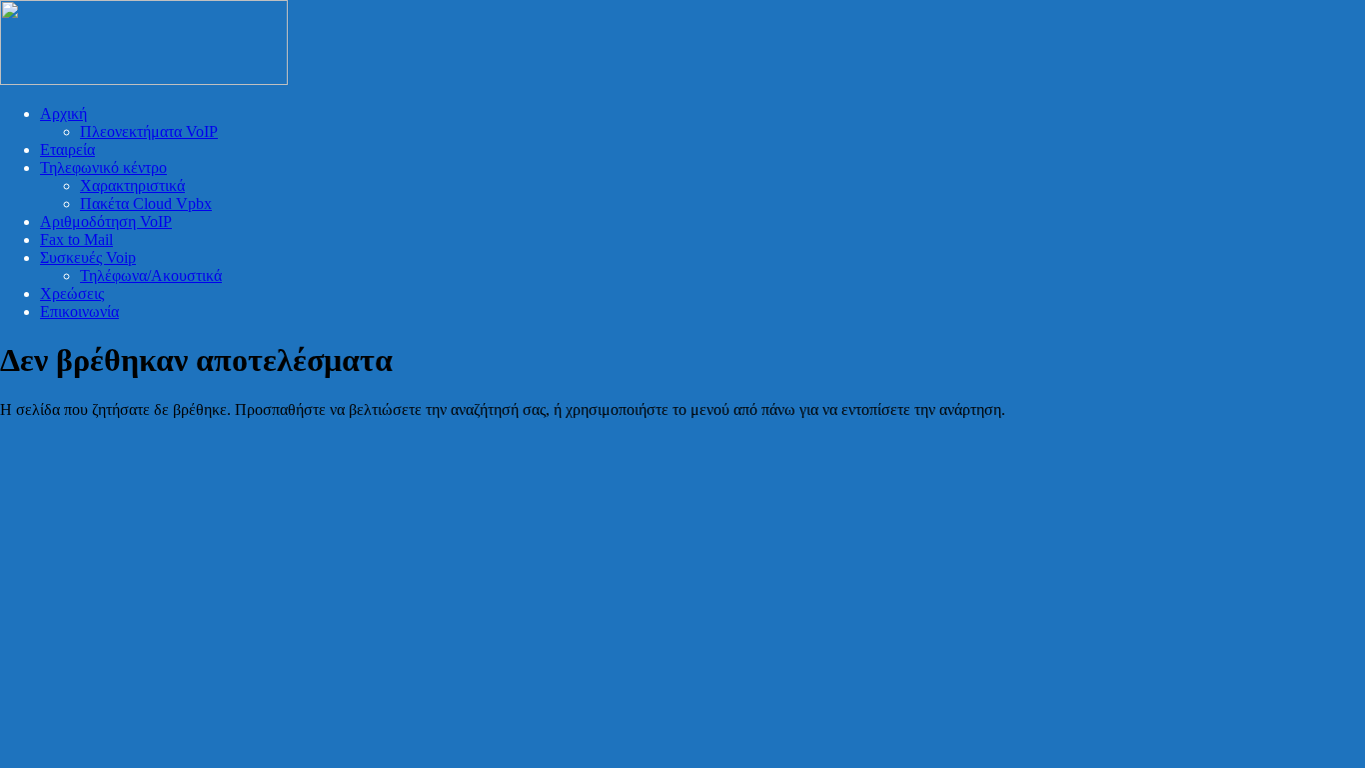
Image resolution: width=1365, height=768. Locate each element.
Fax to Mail (76, 239)
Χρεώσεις (72, 293)
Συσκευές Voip (88, 257)
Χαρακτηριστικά (132, 185)
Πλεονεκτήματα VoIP (149, 131)
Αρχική (63, 113)
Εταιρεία (67, 149)
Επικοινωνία (79, 311)
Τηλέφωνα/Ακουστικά (151, 275)
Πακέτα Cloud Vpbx (146, 203)
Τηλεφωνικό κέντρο (103, 167)
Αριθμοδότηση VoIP (106, 221)
